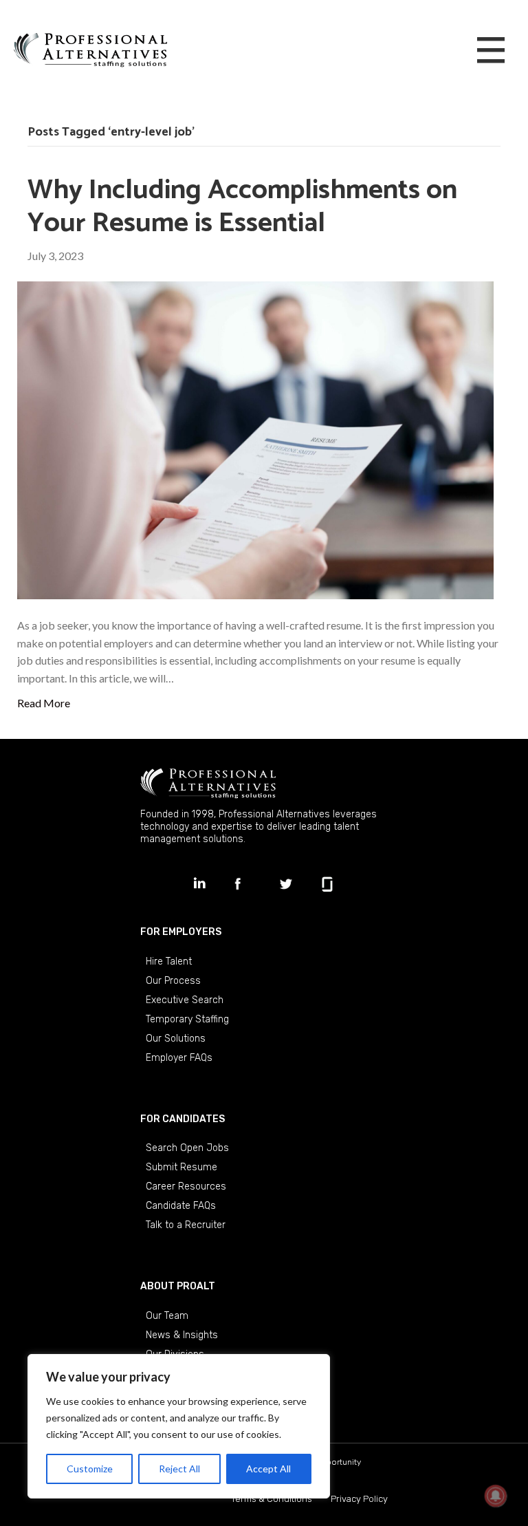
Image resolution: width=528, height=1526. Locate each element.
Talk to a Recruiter (186, 1225)
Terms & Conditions (271, 1499)
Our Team (167, 1316)
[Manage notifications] (496, 1496)
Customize (90, 1468)
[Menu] (491, 51)
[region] (179, 1426)
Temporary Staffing (187, 1019)
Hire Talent (169, 961)
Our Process (173, 981)
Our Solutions (176, 1038)
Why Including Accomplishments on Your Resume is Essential (242, 207)
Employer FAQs (179, 1058)
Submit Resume (181, 1167)
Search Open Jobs (187, 1148)
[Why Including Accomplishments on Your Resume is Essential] (255, 438)
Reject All (179, 1468)
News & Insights (182, 1335)
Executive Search (184, 1000)
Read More (43, 702)
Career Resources (186, 1186)
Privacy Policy (359, 1499)
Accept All (268, 1468)
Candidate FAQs (181, 1206)
